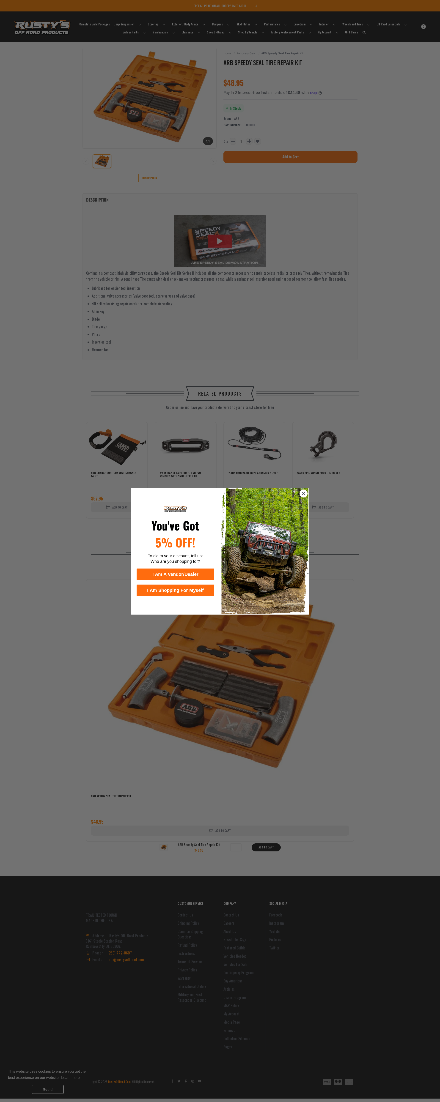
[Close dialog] (304, 493)
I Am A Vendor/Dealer (175, 574)
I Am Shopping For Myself (175, 590)
